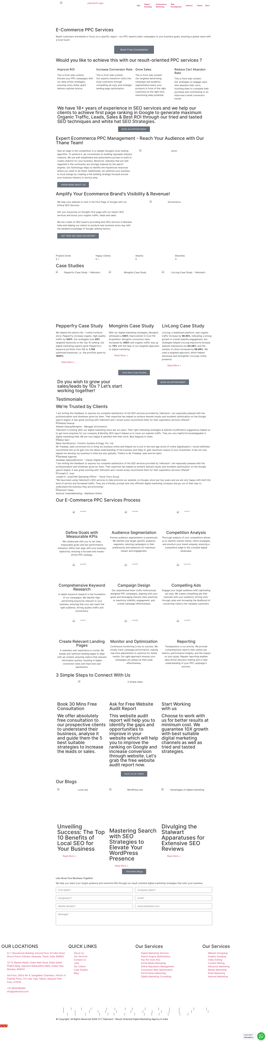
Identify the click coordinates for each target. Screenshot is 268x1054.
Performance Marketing (161, 5)
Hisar (148, 1014)
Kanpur (139, 1014)
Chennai (164, 1008)
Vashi (67, 1008)
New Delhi (200, 1008)
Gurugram (185, 1011)
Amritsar (111, 1011)
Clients (200, 5)
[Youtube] (35, 999)
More (207, 5)
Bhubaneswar (199, 1011)
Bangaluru (138, 1008)
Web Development (176, 5)
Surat (102, 1011)
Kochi (71, 1014)
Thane (59, 1008)
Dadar (110, 1008)
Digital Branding (148, 5)
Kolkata (174, 1008)
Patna (165, 1011)
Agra (155, 1014)
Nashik (156, 1011)
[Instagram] (4, 999)
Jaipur (59, 1011)
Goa (111, 1014)
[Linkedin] (20, 999)
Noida (184, 1014)
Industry (189, 5)
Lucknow (69, 1011)
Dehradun (61, 1014)
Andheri (76, 1008)
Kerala (103, 1014)
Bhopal (147, 1011)
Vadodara (137, 1011)
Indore (93, 1011)
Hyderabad (152, 1008)
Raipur (192, 1014)
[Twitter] (27, 999)
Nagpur (174, 1011)
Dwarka (130, 1014)
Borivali (86, 1008)
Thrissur (119, 1014)
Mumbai (120, 1008)
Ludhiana (174, 1014)
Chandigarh (123, 1011)
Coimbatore (82, 1011)
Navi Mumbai (99, 1008)
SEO (138, 5)
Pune (128, 1008)
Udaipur (80, 1014)
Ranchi (163, 1014)
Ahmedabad (186, 1008)
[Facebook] (12, 999)
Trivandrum (92, 1014)
